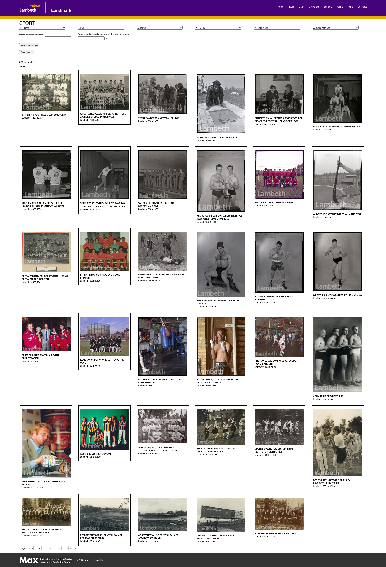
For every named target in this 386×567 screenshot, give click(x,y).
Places (291, 6)
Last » (73, 548)
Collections (314, 6)
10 (58, 548)
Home (280, 6)
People (340, 6)
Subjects (328, 6)
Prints (350, 6)
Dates (301, 6)
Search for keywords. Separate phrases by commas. (104, 34)
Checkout (362, 6)
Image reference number (31, 34)
